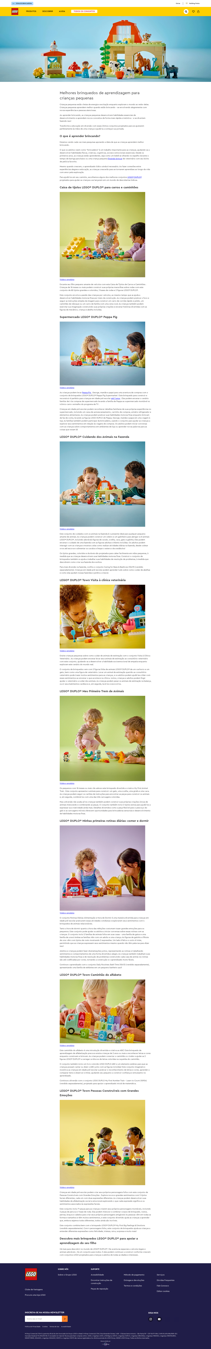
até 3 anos (115, 398)
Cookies (45, 1326)
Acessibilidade (97, 1275)
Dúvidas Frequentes (165, 1280)
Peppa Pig (86, 393)
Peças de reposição (99, 1289)
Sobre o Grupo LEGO (67, 1275)
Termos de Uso (54, 1326)
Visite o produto (67, 280)
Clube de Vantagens (34, 1290)
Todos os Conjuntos (84, 11)
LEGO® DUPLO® (134, 177)
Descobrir (47, 11)
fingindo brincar (115, 159)
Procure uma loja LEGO (35, 1295)
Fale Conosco (163, 1286)
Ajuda (62, 11)
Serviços (160, 1275)
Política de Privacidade (32, 1326)
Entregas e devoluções (134, 1280)
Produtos (31, 11)
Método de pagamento (134, 1275)
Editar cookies (163, 1291)
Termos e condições (133, 1286)
